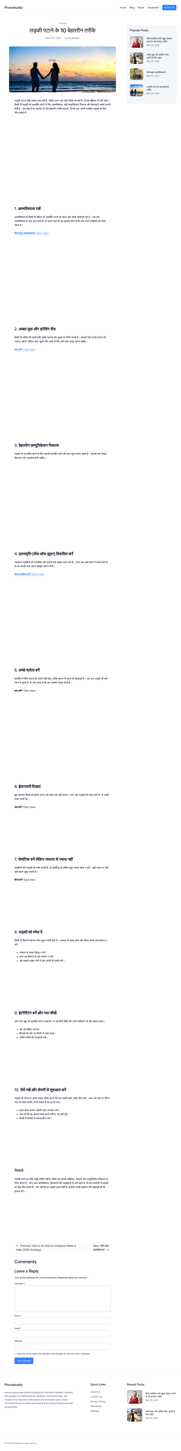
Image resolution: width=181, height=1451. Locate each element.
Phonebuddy (14, 7)
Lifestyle (62, 23)
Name (17, 1315)
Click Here (31, 233)
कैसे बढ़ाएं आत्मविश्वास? (156, 72)
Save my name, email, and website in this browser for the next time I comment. (53, 1353)
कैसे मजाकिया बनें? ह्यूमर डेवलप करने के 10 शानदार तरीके (159, 40)
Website (18, 1341)
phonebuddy (73, 38)
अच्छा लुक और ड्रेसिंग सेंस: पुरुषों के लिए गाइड (158, 56)
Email (17, 1328)
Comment (19, 1283)
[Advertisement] (62, 138)
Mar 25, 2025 (153, 45)
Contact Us (169, 7)
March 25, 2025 (53, 38)
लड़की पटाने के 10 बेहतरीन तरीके (158, 88)
